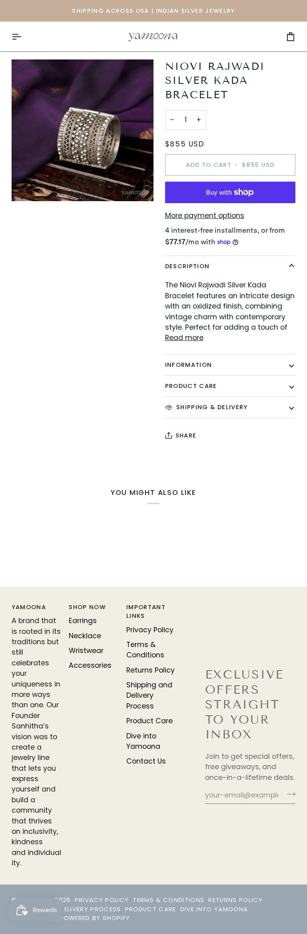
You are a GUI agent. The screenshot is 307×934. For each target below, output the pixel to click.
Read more (184, 337)
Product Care (191, 386)
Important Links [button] (145, 611)
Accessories (90, 665)
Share (186, 435)
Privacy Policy (149, 630)
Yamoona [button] (29, 607)
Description (187, 266)
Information (188, 364)
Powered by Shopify (94, 918)
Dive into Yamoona (214, 909)
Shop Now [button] (87, 607)
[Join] (288, 794)
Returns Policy (150, 670)
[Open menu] (24, 36)
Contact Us (146, 761)
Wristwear (86, 650)
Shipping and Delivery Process (149, 695)
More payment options (204, 215)
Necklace (85, 636)
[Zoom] (83, 130)
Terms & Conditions (145, 650)
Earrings (83, 620)
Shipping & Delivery (211, 407)
